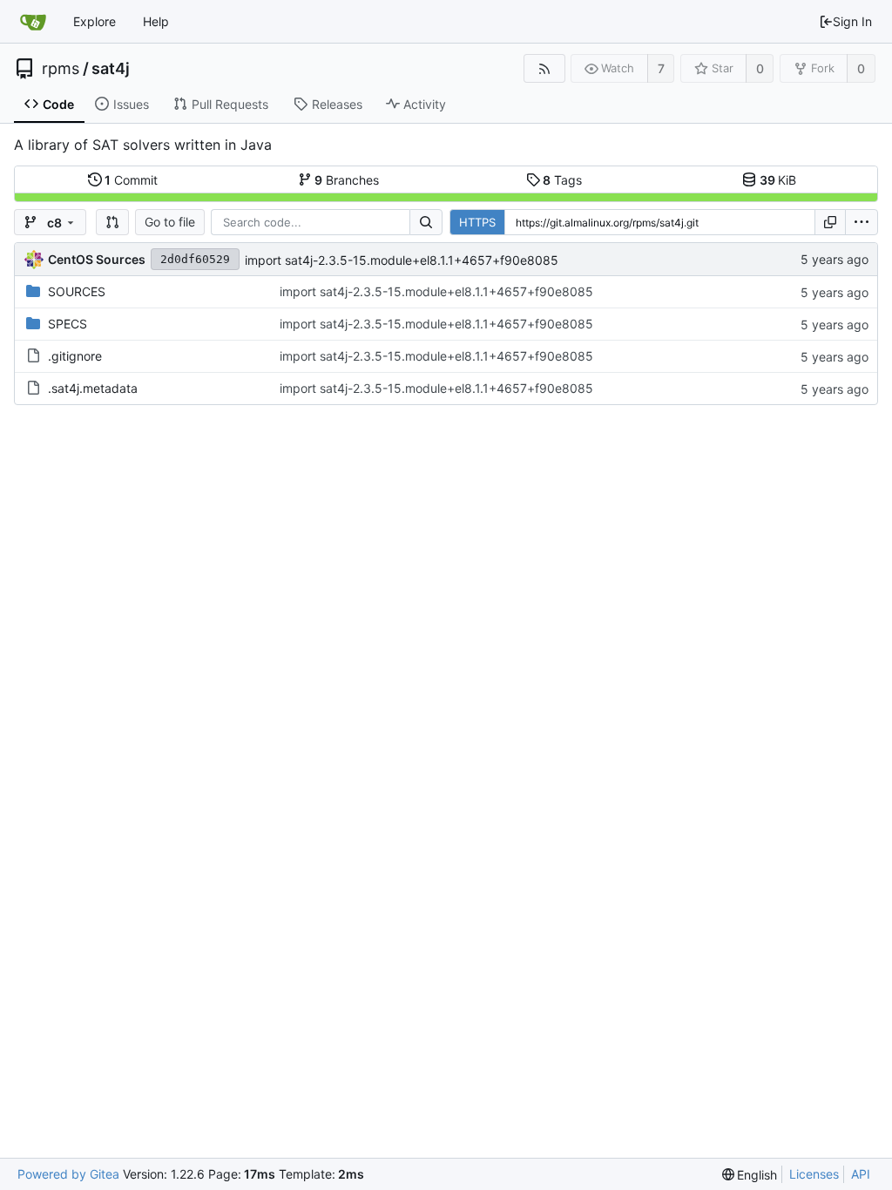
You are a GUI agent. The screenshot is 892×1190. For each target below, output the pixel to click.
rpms (60, 69)
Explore (94, 21)
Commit (131, 179)
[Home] (33, 21)
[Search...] (426, 222)
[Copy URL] (830, 222)
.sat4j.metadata (93, 388)
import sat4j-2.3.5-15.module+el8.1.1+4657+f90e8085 (401, 260)
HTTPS (477, 222)
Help (156, 21)
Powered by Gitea (68, 1173)
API (860, 1173)
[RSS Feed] (544, 68)
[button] (112, 222)
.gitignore (75, 355)
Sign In (852, 21)
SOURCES (76, 291)
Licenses (814, 1173)
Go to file (170, 221)
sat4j (110, 69)
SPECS (67, 323)
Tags (562, 179)
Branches (346, 179)
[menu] (861, 222)
